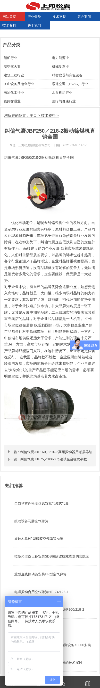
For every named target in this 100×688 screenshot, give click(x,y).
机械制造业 (60, 66)
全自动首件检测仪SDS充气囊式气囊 (41, 503)
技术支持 (59, 17)
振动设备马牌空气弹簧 (31, 521)
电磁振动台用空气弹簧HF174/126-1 (41, 592)
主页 (33, 115)
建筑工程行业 (14, 75)
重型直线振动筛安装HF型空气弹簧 (40, 574)
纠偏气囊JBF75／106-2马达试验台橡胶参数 (53, 459)
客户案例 (84, 17)
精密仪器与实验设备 (67, 75)
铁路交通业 (12, 101)
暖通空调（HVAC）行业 (70, 84)
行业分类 (34, 17)
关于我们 (34, 25)
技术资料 (9, 25)
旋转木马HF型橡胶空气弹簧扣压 (38, 539)
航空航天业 (12, 66)
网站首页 (9, 17)
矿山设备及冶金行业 (19, 84)
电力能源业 (60, 58)
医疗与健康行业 (64, 101)
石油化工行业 (14, 92)
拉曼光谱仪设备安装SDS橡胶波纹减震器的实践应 (51, 556)
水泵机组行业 (62, 92)
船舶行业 (10, 58)
